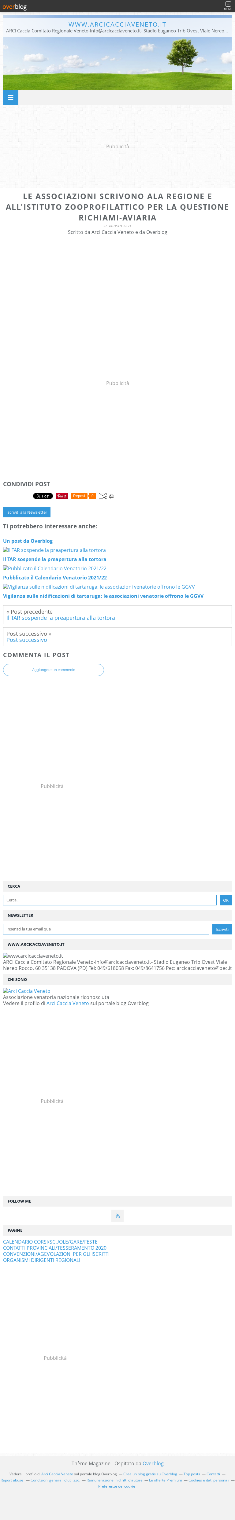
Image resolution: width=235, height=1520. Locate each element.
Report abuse (12, 1480)
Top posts (192, 1474)
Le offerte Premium (165, 1480)
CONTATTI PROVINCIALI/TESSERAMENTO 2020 (54, 1247)
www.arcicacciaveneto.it (117, 24)
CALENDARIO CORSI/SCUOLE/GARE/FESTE (50, 1241)
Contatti (213, 1474)
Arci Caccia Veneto (68, 1003)
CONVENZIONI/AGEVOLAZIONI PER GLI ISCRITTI (56, 1254)
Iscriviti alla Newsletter (26, 512)
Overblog (153, 1463)
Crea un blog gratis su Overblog (150, 1474)
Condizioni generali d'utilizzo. (55, 1480)
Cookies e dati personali (208, 1480)
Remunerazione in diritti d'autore (115, 1480)
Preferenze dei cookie (116, 1486)
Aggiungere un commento (53, 670)
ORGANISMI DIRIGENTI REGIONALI (41, 1260)
